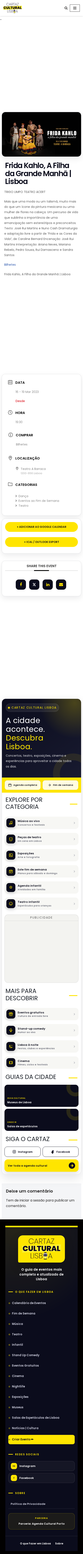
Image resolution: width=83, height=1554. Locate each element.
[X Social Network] (34, 584)
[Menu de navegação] (75, 8)
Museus (17, 1407)
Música (17, 1324)
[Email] (61, 584)
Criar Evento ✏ (23, 1439)
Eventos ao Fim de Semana (39, 501)
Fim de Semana (23, 1313)
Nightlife (18, 1386)
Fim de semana (63, 785)
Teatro (24, 506)
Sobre (20, 1493)
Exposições (20, 1397)
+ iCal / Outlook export (41, 542)
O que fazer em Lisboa (34, 1292)
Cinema (18, 1376)
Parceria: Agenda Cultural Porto (42, 1523)
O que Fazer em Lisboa (35, 1543)
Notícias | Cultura (25, 1428)
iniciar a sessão (32, 1200)
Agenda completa (25, 785)
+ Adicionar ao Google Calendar (41, 527)
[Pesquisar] (66, 8)
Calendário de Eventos (29, 1303)
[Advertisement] (41, 65)
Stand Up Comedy (25, 1355)
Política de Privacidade (28, 1504)
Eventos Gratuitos (25, 1366)
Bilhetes (10, 265)
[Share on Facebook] (21, 584)
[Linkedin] (48, 584)
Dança (23, 496)
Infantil (17, 1345)
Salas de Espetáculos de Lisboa (35, 1418)
